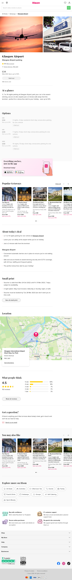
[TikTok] (69, 565)
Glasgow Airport (38, 236)
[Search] (69, 8)
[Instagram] (64, 565)
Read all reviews (11, 399)
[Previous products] (64, 184)
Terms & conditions (42, 571)
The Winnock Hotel (38, 202)
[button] (37, 472)
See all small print (11, 300)
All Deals (5, 14)
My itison (4, 538)
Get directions (9, 363)
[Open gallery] (36, 34)
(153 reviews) (10, 64)
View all (58, 184)
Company (4, 547)
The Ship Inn (5, 202)
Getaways (13, 14)
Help (2, 542)
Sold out (11, 78)
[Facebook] (58, 565)
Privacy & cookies (29, 571)
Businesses (5, 551)
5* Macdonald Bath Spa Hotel (54, 203)
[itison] (36, 3)
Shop (3, 533)
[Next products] (68, 184)
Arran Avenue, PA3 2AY (11, 67)
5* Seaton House (22, 202)
